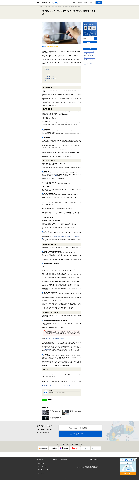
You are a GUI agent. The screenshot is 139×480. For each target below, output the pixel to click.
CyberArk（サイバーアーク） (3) (88, 61)
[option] (43, 448)
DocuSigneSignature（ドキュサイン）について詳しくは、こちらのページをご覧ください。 (58, 385)
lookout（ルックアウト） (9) (88, 55)
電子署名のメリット (50, 76)
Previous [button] (38, 448)
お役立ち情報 (80, 2)
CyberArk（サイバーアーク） (43, 469)
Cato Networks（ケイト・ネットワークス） (44, 471)
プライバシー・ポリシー (94, 459)
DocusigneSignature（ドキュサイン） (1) (89, 64)
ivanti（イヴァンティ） (42, 466)
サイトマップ (95, 461)
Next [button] (101, 448)
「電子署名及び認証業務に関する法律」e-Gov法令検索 (54, 338)
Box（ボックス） (41, 473)
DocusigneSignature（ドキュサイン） (52, 46)
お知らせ (55, 459)
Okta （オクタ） (41, 463)
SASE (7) (85, 57)
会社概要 (85, 2)
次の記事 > (79, 403)
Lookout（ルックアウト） (43, 467)
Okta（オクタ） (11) (87, 53)
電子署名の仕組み (49, 74)
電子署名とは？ (49, 72)
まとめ (47, 80)
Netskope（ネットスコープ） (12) (89, 51)
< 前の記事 (44, 403)
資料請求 (99, 2)
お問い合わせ (92, 2)
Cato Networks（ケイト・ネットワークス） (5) (89, 59)
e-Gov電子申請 (54, 175)
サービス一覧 (74, 2)
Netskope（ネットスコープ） (43, 461)
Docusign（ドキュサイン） (43, 464)
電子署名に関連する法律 (51, 78)
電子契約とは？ (49, 69)
